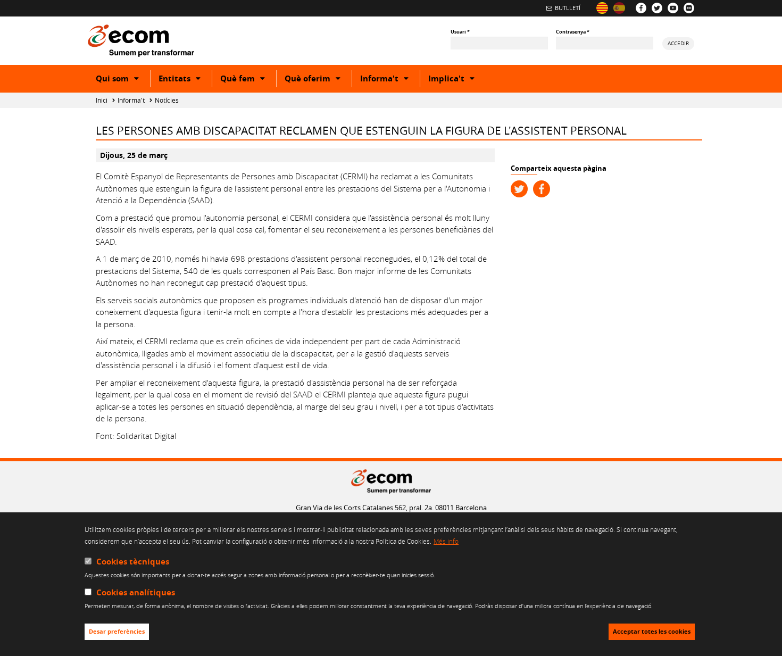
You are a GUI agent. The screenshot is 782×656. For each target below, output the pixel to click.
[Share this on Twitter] (519, 188)
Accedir (678, 43)
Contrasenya (572, 31)
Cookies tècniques (132, 561)
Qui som (123, 79)
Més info (446, 541)
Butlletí (567, 8)
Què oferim (318, 79)
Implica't (457, 79)
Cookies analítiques (135, 593)
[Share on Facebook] (541, 188)
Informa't (390, 79)
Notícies (167, 100)
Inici (101, 100)
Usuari (460, 31)
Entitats (185, 79)
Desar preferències (117, 632)
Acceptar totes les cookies (652, 632)
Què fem (248, 79)
